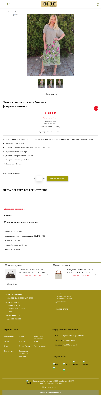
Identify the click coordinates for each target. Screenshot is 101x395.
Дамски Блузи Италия (64, 298)
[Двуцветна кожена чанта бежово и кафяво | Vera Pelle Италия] (58, 274)
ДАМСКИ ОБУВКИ (14, 319)
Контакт (22, 336)
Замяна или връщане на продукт (38, 338)
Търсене (22, 341)
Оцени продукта (51, 94)
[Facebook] (55, 350)
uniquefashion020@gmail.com (73, 336)
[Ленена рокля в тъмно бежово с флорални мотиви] (50, 76)
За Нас (6, 341)
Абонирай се (12, 284)
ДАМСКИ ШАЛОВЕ (13, 295)
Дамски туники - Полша (17, 308)
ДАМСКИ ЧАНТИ (62, 309)
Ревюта (8, 215)
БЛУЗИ (58, 294)
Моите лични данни (50, 387)
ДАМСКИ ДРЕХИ (13, 11)
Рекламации (9, 336)
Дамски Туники (61, 302)
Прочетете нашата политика (51, 383)
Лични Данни (24, 346)
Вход (6, 346)
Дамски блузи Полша (64, 296)
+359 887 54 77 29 (70, 340)
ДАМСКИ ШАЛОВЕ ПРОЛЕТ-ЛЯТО (20, 298)
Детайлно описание (14, 209)
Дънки (10, 311)
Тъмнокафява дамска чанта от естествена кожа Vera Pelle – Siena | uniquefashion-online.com (33, 271)
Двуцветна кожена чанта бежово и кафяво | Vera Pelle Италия (80, 271)
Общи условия (40, 346)
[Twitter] (60, 350)
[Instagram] (66, 350)
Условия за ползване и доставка (21, 222)
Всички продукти (12, 315)
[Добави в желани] (95, 172)
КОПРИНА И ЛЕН (27, 11)
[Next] (46, 274)
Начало (4, 11)
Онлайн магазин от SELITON (50, 393)
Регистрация (9, 351)
